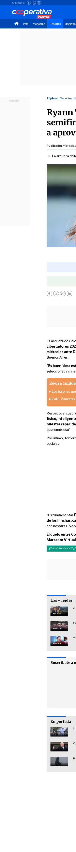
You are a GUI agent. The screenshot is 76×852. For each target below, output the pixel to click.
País (25, 23)
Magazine (39, 23)
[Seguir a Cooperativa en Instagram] (39, 2)
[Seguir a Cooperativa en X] (34, 2)
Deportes (55, 23)
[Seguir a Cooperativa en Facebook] (29, 2)
